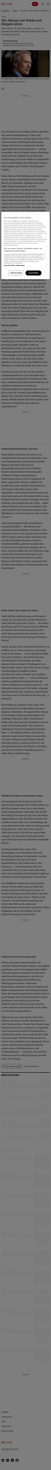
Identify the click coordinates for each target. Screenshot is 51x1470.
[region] (25, 245)
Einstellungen (16, 273)
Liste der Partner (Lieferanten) (14, 265)
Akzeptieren (33, 273)
